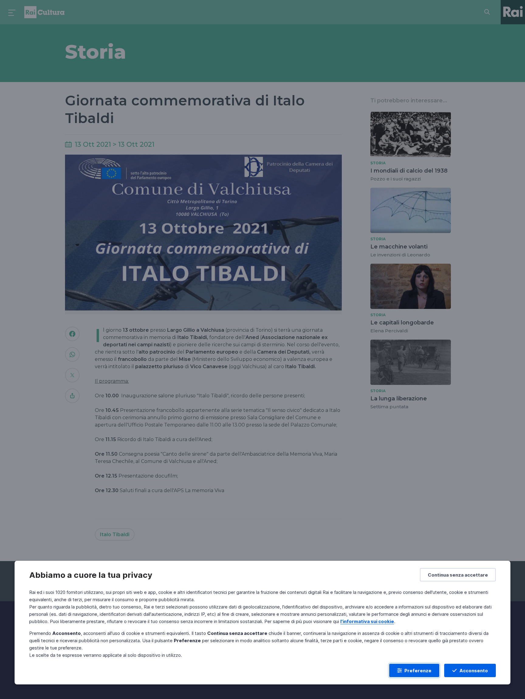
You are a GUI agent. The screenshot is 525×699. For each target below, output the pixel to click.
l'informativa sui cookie (367, 621)
